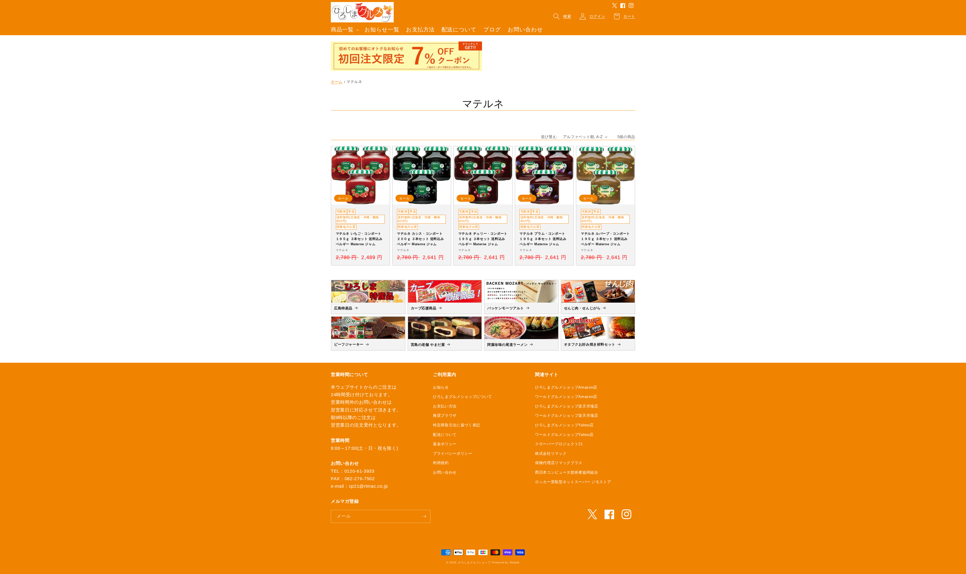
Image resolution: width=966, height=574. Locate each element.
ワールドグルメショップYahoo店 (564, 434)
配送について (445, 434)
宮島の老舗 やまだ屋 (428, 345)
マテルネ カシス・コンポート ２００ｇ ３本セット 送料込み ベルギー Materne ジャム (420, 239)
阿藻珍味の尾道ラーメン (507, 345)
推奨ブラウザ (445, 415)
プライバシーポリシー (452, 453)
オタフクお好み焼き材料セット (589, 344)
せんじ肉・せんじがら (582, 308)
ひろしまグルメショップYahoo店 (564, 425)
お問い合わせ (445, 472)
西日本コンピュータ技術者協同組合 (566, 472)
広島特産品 (343, 308)
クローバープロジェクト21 (559, 444)
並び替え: (549, 137)
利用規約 (441, 463)
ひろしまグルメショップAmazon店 (566, 387)
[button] (344, 30)
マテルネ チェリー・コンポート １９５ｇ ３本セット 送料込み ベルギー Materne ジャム (482, 239)
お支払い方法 (445, 406)
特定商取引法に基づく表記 (456, 425)
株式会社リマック (551, 453)
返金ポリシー (445, 444)
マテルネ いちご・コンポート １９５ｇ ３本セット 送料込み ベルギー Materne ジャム (359, 239)
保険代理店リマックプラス (558, 463)
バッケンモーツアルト (505, 308)
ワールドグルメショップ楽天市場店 (566, 415)
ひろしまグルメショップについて (462, 396)
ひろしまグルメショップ (474, 562)
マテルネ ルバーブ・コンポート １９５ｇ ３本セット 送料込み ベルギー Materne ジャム (605, 239)
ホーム (337, 81)
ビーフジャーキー (349, 344)
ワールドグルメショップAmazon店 (566, 396)
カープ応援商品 (423, 308)
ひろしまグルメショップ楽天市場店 (566, 406)
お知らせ (441, 387)
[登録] (424, 516)
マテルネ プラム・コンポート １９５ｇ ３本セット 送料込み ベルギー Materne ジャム (542, 239)
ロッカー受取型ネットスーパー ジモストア (573, 482)
